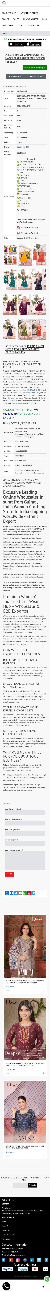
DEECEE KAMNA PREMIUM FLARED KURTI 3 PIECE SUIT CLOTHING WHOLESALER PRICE (25, 1147)
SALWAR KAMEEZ (30, 19)
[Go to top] (43, 1287)
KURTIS (31, 346)
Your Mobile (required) (13, 819)
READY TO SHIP (9, 13)
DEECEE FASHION (23, 147)
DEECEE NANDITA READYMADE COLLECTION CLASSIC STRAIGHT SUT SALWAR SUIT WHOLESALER (25, 981)
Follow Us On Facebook (29, 233)
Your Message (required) (14, 850)
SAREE (16, 19)
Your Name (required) (13, 809)
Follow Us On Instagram (29, 227)
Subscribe (32, 1185)
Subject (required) (11, 840)
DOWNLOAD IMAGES (16, 76)
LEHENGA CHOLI (33, 25)
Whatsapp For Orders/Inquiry (35, 68)
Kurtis (44, 19)
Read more (10, 987)
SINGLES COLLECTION (12, 25)
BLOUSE (5, 19)
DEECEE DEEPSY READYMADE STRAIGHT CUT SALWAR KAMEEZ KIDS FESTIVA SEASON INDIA (25, 1064)
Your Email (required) (12, 829)
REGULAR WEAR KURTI (26, 349)
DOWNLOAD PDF (37, 76)
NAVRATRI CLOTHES (29, 13)
